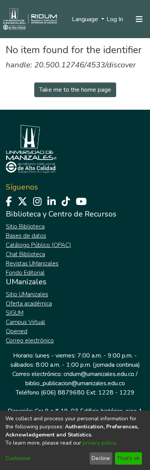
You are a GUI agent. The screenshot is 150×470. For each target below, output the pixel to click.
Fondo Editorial (25, 273)
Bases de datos (26, 236)
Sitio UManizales (27, 294)
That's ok (128, 458)
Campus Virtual (25, 322)
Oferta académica (29, 303)
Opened (16, 331)
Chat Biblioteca (25, 254)
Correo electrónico (30, 340)
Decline (101, 458)
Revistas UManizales (32, 263)
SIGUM (14, 313)
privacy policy (99, 442)
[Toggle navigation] (139, 19)
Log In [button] (115, 19)
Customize (17, 458)
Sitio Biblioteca (25, 226)
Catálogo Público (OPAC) (38, 245)
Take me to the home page (75, 90)
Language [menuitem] (86, 19)
